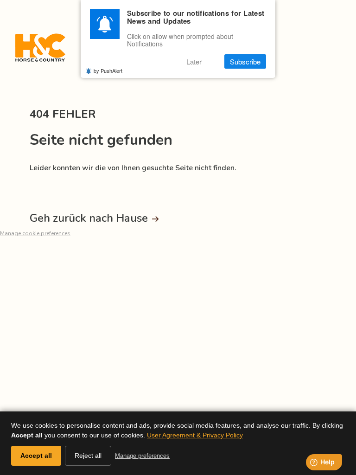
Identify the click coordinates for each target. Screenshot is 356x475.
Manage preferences (142, 455)
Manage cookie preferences (35, 233)
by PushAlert (108, 70)
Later (194, 61)
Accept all (36, 455)
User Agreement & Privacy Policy (195, 435)
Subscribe (245, 61)
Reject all (88, 455)
